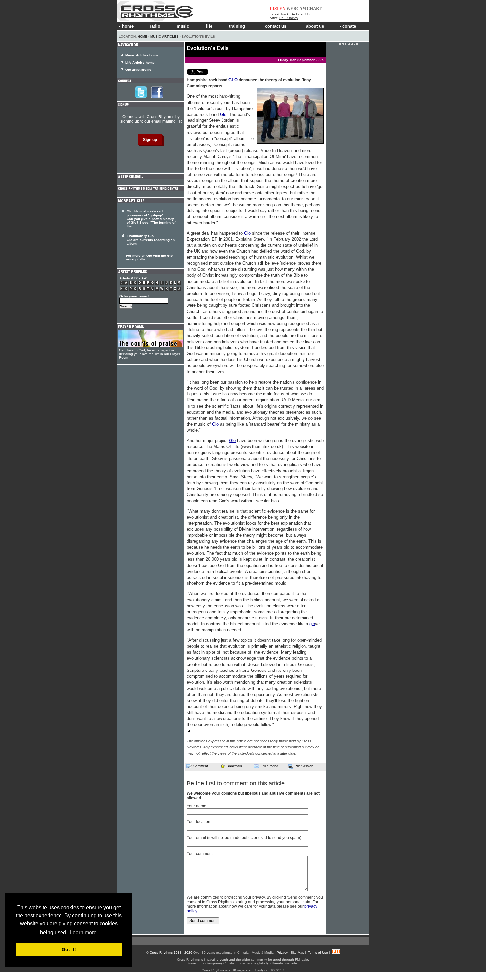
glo (312, 623)
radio (155, 26)
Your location (198, 821)
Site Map (297, 952)
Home (142, 36)
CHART (314, 8)
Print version (304, 766)
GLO (233, 79)
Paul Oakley (288, 18)
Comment (200, 766)
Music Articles (164, 36)
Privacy (282, 952)
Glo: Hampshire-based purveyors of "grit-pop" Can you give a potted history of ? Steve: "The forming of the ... (151, 218)
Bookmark (234, 766)
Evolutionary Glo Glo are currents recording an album (151, 239)
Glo (223, 114)
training (237, 26)
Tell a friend (269, 766)
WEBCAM (296, 8)
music (183, 26)
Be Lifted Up (300, 14)
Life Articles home (140, 62)
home (128, 26)
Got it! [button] (69, 949)
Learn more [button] (83, 932)
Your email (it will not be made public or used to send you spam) (244, 837)
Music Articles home (141, 55)
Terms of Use (318, 952)
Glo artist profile (138, 69)
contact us (275, 26)
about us (315, 26)
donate (349, 26)
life (209, 26)
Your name (196, 806)
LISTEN (277, 8)
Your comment (200, 853)
